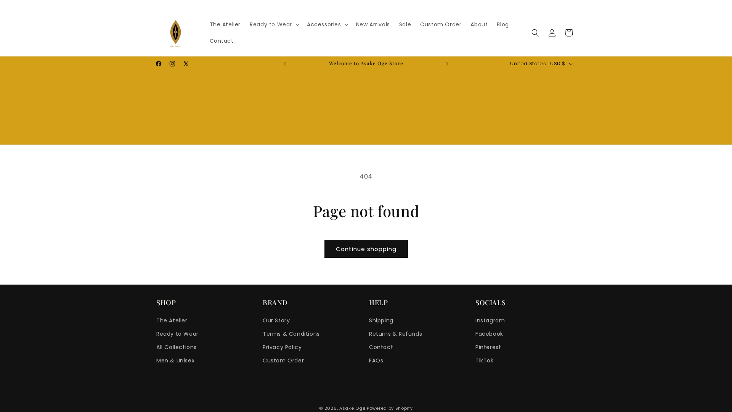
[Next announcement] (447, 63)
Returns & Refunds (395, 334)
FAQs (376, 360)
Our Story (276, 320)
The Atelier (172, 320)
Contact (381, 347)
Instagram (490, 320)
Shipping (381, 320)
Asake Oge (352, 408)
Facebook (489, 334)
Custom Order (283, 360)
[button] (273, 24)
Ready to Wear (177, 334)
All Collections (176, 347)
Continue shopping (366, 249)
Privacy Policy (282, 347)
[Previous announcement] (284, 63)
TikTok (484, 360)
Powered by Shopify (390, 408)
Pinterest (488, 347)
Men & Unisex (175, 360)
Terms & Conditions (291, 334)
